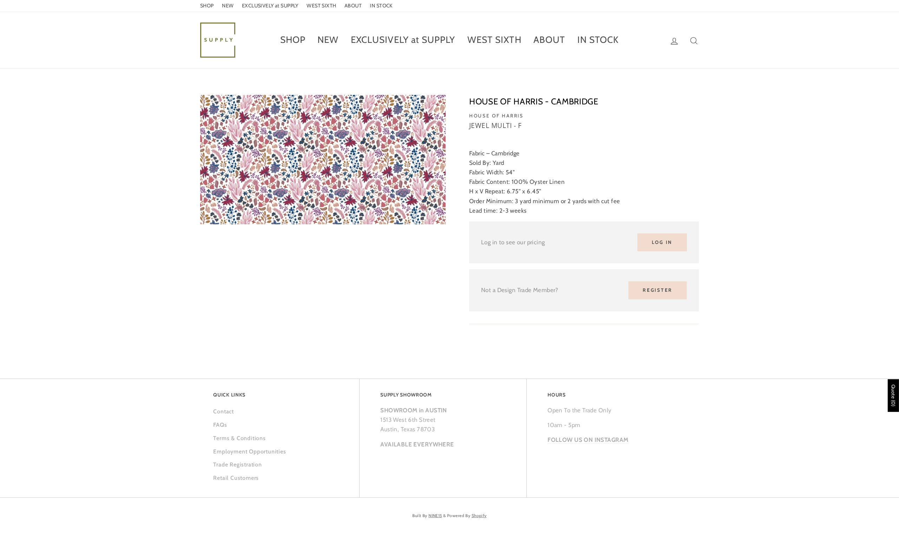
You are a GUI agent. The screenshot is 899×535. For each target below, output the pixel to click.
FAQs (220, 424)
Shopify (479, 515)
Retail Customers (236, 478)
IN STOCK (381, 5)
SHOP (207, 5)
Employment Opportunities (249, 451)
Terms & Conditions (239, 438)
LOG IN (662, 242)
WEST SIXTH (321, 5)
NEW (228, 5)
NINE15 (435, 515)
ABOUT (353, 5)
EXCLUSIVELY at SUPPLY (270, 5)
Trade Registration (237, 464)
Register (657, 290)
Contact (223, 411)
